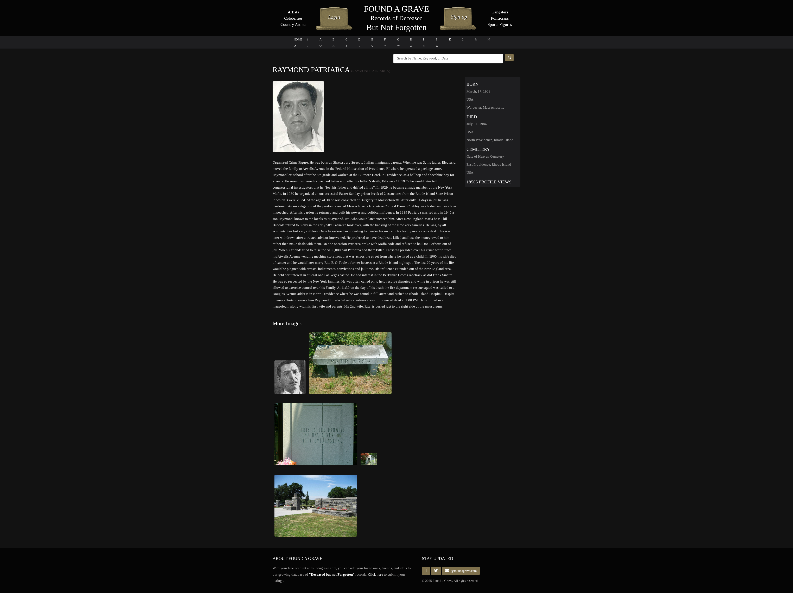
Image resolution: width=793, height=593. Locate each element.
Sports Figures (500, 24)
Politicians (500, 18)
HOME (298, 39)
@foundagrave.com (463, 571)
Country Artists (293, 24)
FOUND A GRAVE (396, 8)
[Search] (509, 57)
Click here (375, 574)
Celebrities (293, 18)
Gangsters (499, 12)
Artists (293, 12)
